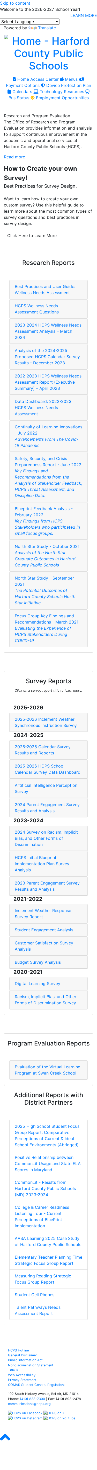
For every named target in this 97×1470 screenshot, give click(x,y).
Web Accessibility (21, 1375)
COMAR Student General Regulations (36, 1385)
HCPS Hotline (18, 1350)
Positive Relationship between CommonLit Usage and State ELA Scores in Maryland (48, 1163)
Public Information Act (25, 1360)
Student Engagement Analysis (44, 929)
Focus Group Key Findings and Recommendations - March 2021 (46, 628)
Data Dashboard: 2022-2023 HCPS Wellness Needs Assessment (43, 407)
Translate (47, 27)
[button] (5, 1441)
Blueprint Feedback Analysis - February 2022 (47, 521)
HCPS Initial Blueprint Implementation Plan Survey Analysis (42, 863)
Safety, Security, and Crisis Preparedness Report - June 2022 (48, 477)
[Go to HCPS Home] (48, 52)
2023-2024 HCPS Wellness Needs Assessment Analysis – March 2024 (48, 331)
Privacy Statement (22, 1380)
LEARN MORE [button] (83, 15)
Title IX (13, 1370)
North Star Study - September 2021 (45, 590)
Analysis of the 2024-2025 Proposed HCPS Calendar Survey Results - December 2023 (47, 356)
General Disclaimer (22, 1355)
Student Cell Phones (34, 1294)
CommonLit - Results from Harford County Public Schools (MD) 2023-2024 (45, 1188)
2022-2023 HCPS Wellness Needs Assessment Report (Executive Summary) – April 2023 (48, 382)
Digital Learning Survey (37, 983)
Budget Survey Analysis (38, 962)
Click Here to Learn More (32, 235)
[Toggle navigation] (10, 107)
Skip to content (15, 3)
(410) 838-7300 (32, 1399)
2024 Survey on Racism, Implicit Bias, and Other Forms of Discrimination (46, 838)
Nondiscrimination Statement (30, 1365)
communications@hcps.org (29, 1404)
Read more (14, 156)
